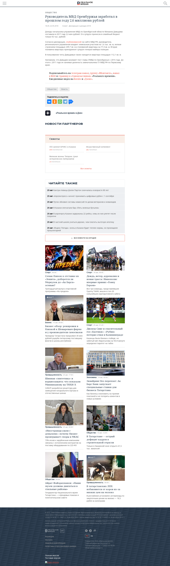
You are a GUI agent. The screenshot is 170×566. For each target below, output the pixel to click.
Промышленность (53, 375)
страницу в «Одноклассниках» (74, 76)
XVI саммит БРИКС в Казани (62, 148)
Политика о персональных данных (60, 546)
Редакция (49, 537)
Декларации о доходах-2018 (80, 26)
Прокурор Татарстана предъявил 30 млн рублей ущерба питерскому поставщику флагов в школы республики (64, 333)
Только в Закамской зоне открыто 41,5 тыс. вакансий (104, 442)
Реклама (49, 540)
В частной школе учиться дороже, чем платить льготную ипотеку (80, 222)
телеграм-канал (80, 73)
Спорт (48, 272)
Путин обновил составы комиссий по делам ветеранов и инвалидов (81, 202)
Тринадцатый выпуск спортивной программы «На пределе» (62, 284)
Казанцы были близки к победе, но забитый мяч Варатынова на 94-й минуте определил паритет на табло (106, 336)
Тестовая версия (52, 558)
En (92, 536)
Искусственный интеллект (98, 148)
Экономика (92, 377)
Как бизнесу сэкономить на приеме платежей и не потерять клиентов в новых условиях (104, 389)
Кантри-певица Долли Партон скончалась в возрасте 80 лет (78, 190)
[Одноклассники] (54, 101)
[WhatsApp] (60, 101)
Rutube (77, 78)
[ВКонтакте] (49, 101)
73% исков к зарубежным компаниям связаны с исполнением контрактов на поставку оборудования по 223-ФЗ (63, 438)
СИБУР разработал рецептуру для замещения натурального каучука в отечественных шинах (62, 385)
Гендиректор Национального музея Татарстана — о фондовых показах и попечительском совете (63, 490)
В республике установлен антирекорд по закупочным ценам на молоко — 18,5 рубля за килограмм (105, 493)
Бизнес (48, 322)
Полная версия (52, 555)
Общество (51, 12)
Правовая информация (55, 543)
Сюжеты (54, 138)
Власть (64, 89)
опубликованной (73, 42)
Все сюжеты (86, 168)
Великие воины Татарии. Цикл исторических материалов (63, 159)
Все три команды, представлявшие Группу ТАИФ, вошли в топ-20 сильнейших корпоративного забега (103, 285)
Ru (87, 536)
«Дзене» (88, 78)
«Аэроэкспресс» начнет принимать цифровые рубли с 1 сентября (80, 196)
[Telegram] (65, 101)
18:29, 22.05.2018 (51, 26)
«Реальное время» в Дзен (69, 112)
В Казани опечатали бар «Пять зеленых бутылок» (73, 208)
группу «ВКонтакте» (101, 73)
